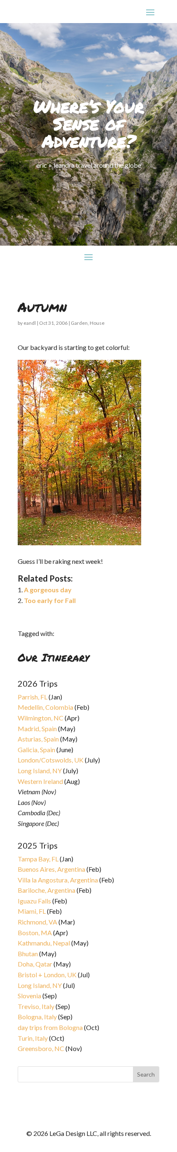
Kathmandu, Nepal (44, 943)
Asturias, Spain (38, 739)
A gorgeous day (48, 590)
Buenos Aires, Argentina (51, 869)
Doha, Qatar (35, 964)
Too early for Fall (50, 600)
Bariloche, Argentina (46, 890)
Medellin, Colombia (45, 707)
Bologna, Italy (37, 1017)
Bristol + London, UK (47, 974)
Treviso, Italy (36, 1006)
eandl (29, 323)
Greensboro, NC (41, 1048)
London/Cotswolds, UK (51, 760)
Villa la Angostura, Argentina (58, 880)
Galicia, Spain (36, 749)
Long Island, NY (40, 770)
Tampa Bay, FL (38, 859)
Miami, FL (32, 911)
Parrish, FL (32, 697)
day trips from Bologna (50, 1027)
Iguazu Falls (34, 901)
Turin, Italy (33, 1038)
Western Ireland (40, 781)
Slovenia (29, 995)
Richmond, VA (37, 922)
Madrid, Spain (37, 728)
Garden (79, 323)
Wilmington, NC (40, 718)
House (97, 323)
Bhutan (28, 953)
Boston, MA (35, 932)
